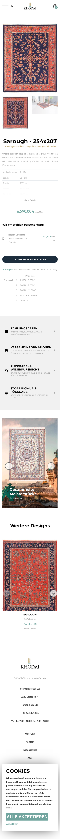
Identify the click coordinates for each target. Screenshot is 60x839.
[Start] (30, 662)
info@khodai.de (30, 704)
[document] (30, 797)
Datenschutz (30, 749)
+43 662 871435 (30, 712)
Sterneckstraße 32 (30, 688)
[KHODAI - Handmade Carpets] (30, 6)
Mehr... (9, 808)
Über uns (30, 733)
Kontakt (30, 741)
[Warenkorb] (54, 6)
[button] (30, 331)
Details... (13, 242)
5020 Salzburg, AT (30, 696)
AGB (30, 757)
